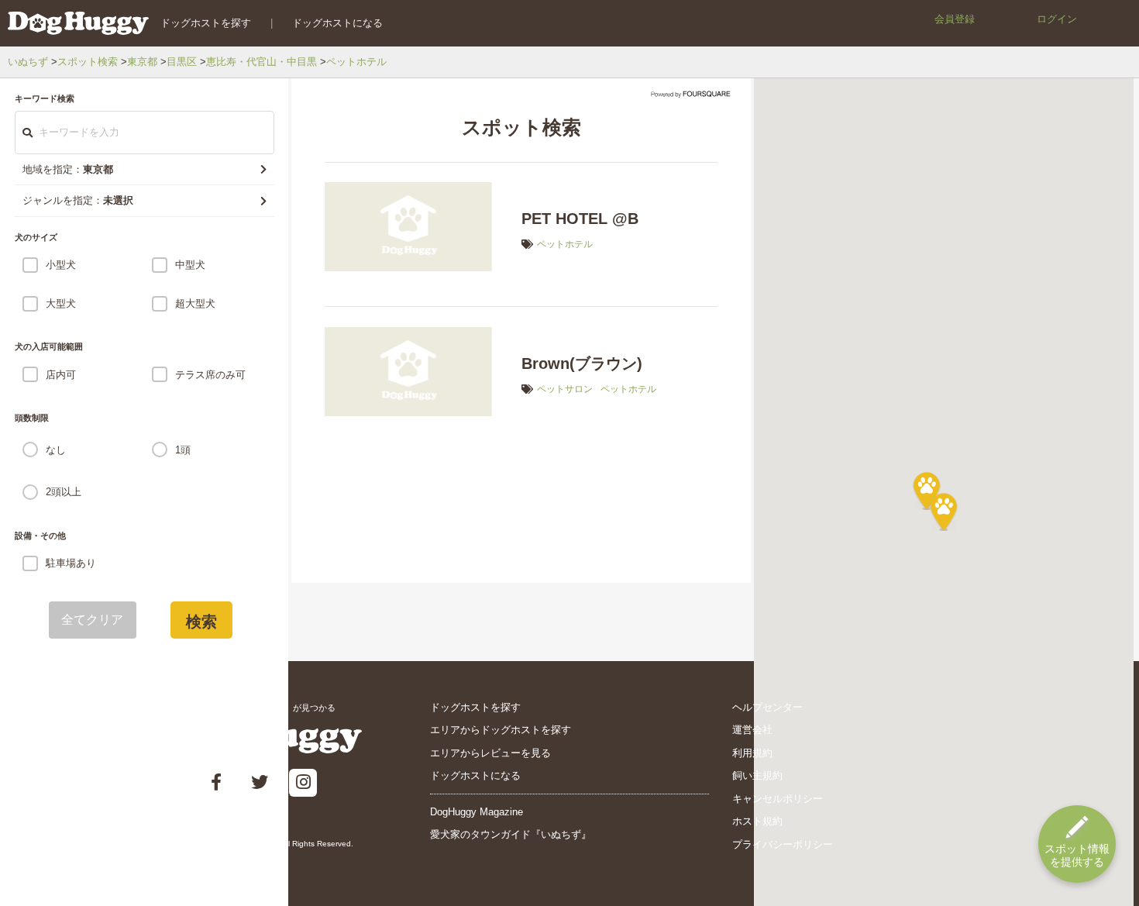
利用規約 (752, 753)
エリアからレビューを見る (490, 753)
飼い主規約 (757, 775)
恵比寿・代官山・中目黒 (261, 61)
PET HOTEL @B (579, 218)
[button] (943, 511)
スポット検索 (87, 61)
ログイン (1057, 19)
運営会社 (752, 729)
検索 (201, 621)
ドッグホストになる (337, 23)
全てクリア (92, 619)
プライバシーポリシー (782, 844)
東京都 (142, 61)
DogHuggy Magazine (476, 812)
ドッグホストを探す (205, 23)
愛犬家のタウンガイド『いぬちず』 (510, 834)
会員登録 (954, 19)
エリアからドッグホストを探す (500, 729)
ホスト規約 (757, 821)
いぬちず (28, 61)
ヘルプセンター (767, 707)
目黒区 (182, 61)
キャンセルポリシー (777, 798)
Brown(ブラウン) (581, 363)
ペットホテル (356, 61)
